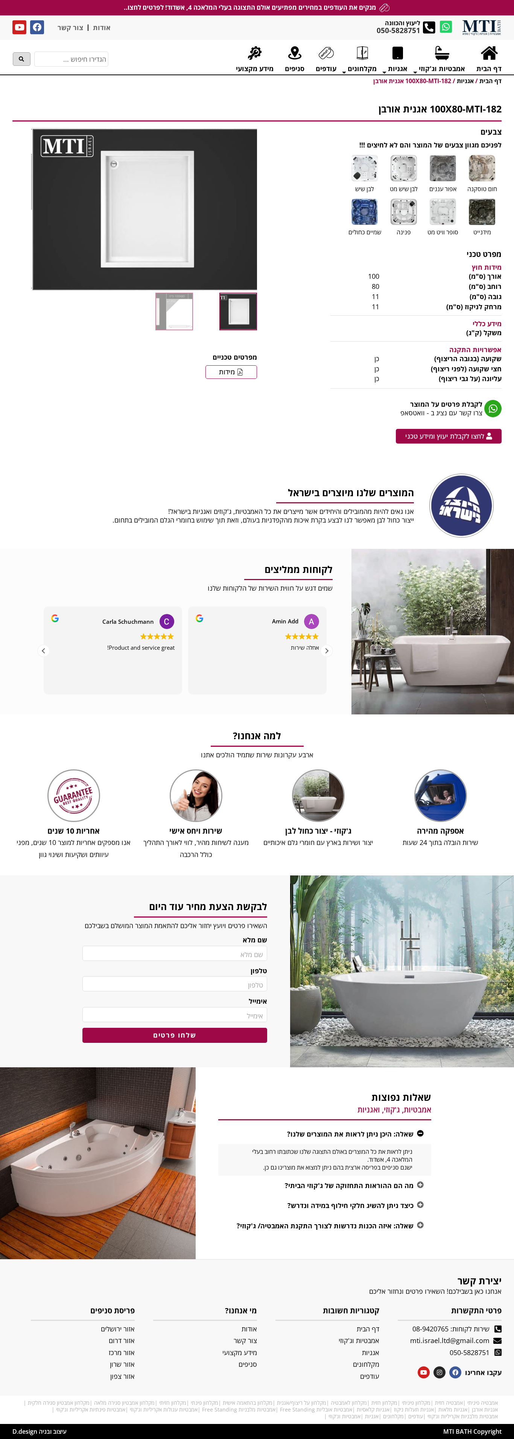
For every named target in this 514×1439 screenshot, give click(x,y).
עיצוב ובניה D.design (39, 1431)
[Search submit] (21, 59)
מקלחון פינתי (204, 1402)
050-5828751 (398, 30)
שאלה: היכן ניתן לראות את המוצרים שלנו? (350, 1133)
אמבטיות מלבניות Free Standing (238, 1409)
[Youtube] (19, 27)
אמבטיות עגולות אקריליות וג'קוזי (164, 1409)
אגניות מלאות (452, 1409)
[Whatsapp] (446, 27)
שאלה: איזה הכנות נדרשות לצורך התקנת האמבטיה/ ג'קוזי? (325, 1225)
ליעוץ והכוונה (402, 23)
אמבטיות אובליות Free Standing (316, 1409)
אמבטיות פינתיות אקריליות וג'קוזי (90, 1409)
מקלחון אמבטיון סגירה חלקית (59, 1402)
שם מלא (255, 940)
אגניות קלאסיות (373, 1409)
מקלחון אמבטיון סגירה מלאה (124, 1402)
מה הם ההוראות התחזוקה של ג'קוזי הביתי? (349, 1185)
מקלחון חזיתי (172, 1402)
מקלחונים (393, 1416)
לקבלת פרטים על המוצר (446, 404)
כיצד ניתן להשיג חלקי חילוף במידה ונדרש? (350, 1205)
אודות (102, 27)
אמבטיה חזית (449, 1402)
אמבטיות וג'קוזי (344, 1416)
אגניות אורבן (485, 1409)
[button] (326, 650)
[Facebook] (37, 27)
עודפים (415, 1416)
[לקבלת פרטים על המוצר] (493, 408)
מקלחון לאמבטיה (349, 1402)
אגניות (372, 1416)
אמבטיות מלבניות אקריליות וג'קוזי (462, 1416)
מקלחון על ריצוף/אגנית (301, 1402)
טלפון (259, 970)
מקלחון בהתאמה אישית (247, 1402)
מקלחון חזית (384, 1402)
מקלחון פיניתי (416, 1402)
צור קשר (70, 27)
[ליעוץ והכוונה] (429, 28)
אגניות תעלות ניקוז (414, 1409)
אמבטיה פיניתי (482, 1402)
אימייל (258, 1001)
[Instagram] (439, 1372)
